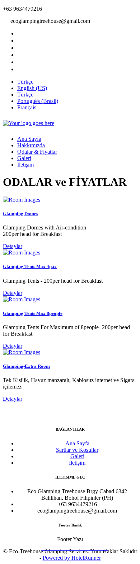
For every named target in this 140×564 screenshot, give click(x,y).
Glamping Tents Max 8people (32, 313)
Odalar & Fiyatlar (37, 152)
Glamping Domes (20, 213)
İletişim (25, 165)
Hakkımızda (31, 145)
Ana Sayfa (29, 139)
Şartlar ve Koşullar (77, 450)
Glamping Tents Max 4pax (30, 266)
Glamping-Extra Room (26, 366)
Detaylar (12, 246)
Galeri (24, 158)
